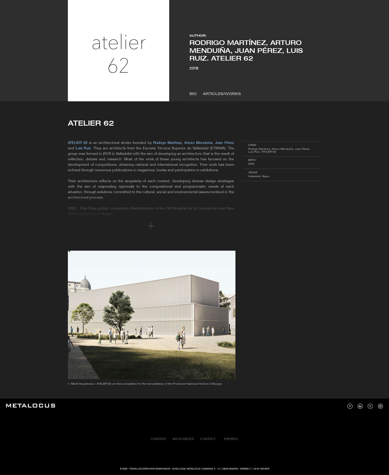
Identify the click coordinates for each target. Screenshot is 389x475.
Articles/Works (222, 94)
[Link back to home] (30, 406)
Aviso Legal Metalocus (186, 469)
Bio (193, 94)
